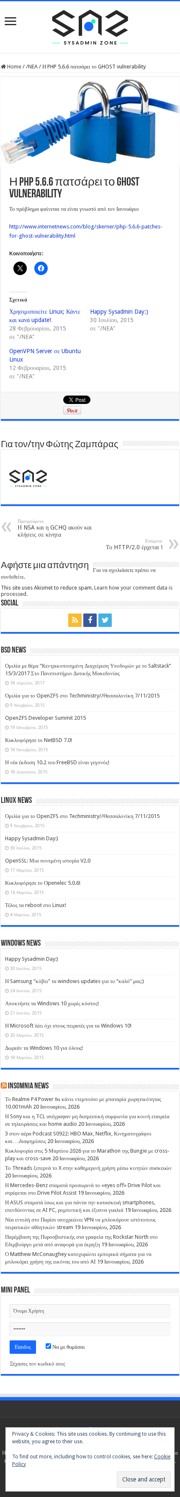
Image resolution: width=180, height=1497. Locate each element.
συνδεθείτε (12, 577)
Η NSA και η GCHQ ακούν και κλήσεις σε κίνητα (55, 528)
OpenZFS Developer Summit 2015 (45, 718)
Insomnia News (28, 1086)
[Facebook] (90, 620)
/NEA (32, 66)
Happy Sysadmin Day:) (119, 311)
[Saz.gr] (90, 26)
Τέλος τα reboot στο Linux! (35, 905)
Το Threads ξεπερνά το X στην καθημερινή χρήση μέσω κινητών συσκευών (88, 1168)
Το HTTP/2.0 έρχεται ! (134, 544)
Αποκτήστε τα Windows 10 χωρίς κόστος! (52, 1003)
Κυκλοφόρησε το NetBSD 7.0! (38, 740)
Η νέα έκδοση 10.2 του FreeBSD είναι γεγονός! (57, 762)
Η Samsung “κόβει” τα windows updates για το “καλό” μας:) (74, 981)
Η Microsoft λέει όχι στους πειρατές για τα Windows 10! (68, 1025)
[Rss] (75, 620)
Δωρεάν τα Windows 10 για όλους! (44, 1048)
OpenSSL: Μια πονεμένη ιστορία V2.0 (47, 860)
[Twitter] (105, 620)
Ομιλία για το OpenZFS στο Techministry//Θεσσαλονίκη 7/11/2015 (82, 695)
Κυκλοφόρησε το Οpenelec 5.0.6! (42, 883)
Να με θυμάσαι (68, 1347)
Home (13, 66)
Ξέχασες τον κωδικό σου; (37, 1364)
